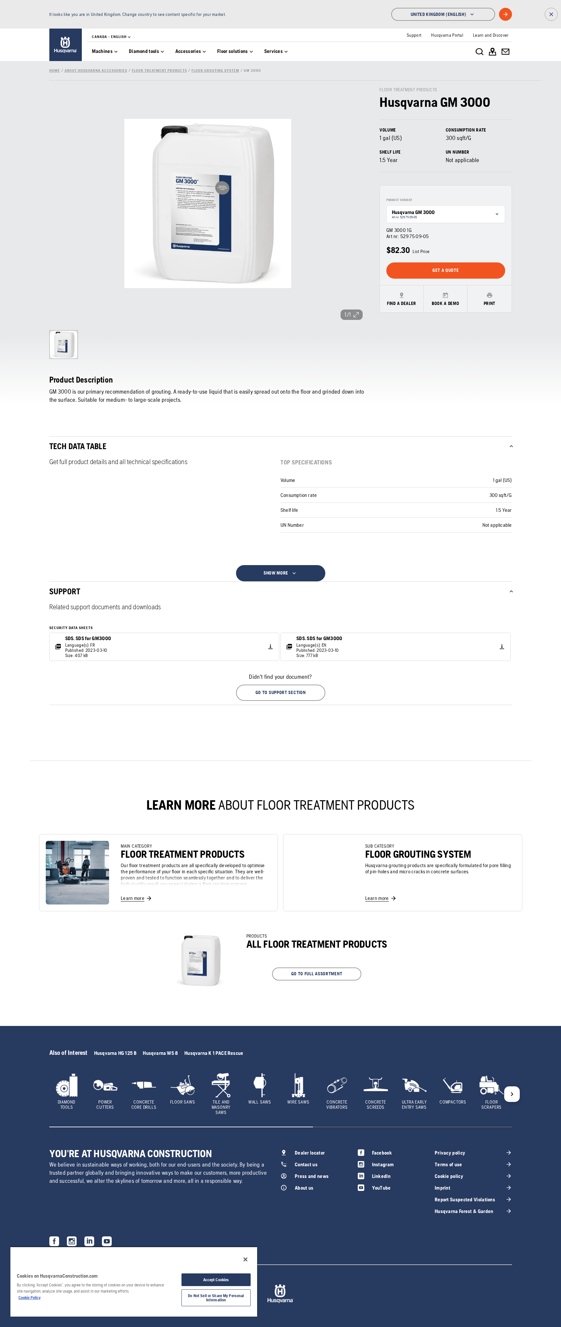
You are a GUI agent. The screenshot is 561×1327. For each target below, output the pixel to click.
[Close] (245, 1259)
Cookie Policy (30, 1297)
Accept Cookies (216, 1279)
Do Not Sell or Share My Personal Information (216, 1297)
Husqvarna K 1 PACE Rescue (213, 1053)
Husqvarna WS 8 (160, 1053)
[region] (133, 1281)
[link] (65, 44)
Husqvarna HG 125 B (115, 1053)
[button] (280, 693)
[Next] (512, 1094)
